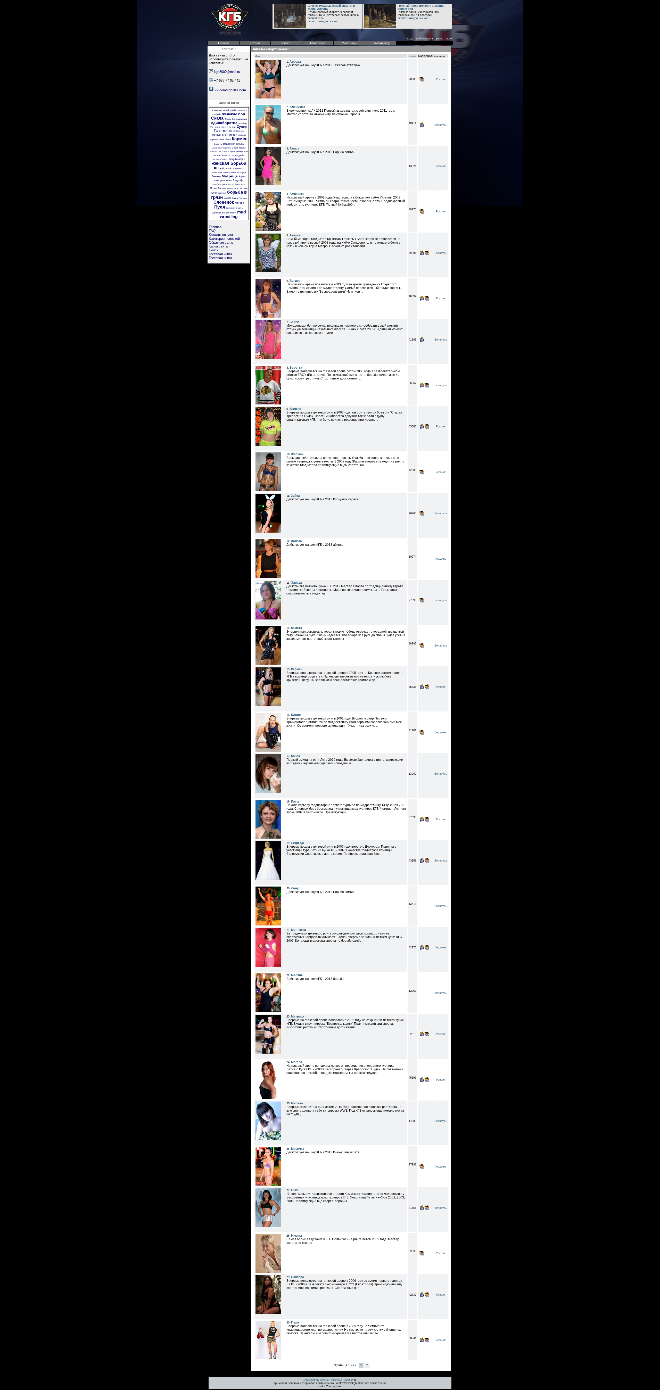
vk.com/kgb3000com (230, 90)
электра (239, 152)
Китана (230, 188)
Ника (228, 139)
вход (410, 38)
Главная (215, 227)
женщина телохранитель (225, 172)
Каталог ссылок (221, 235)
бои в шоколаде (239, 119)
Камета (226, 155)
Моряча (213, 188)
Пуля (219, 207)
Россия (441, 79)
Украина (440, 166)
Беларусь (440, 124)
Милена (297, 1103)
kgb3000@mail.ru (227, 72)
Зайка (235, 198)
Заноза (296, 541)
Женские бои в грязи (223, 127)
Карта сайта (218, 246)
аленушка (241, 110)
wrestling (242, 123)
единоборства (224, 123)
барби (243, 172)
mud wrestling (233, 214)
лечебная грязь (219, 184)
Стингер (224, 159)
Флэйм (228, 119)
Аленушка (297, 107)
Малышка (227, 168)
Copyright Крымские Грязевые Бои (325, 1379)
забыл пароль (425, 38)
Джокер (216, 212)
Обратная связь (221, 242)
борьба (242, 148)
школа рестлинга (219, 151)
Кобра (295, 756)
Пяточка (222, 188)
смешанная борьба (233, 144)
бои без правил (229, 213)
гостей (412, 56)
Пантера (242, 198)
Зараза (242, 176)
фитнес (227, 130)
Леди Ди (238, 180)
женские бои (233, 114)
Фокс (236, 188)
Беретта (218, 144)
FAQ (212, 231)
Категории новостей (224, 239)
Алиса (294, 148)
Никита (296, 1235)
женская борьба (229, 163)
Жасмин (297, 454)
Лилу (295, 888)
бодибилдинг (237, 159)
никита (229, 180)
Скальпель (238, 169)
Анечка (216, 176)
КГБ (217, 168)
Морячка (226, 148)
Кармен (240, 138)
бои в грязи (219, 180)
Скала (217, 118)
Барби (294, 322)
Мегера (239, 202)
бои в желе (240, 184)
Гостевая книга (220, 254)
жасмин (215, 159)
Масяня (297, 975)
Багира (227, 198)
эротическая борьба (223, 110)
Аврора (231, 184)
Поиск (213, 250)
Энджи (235, 148)
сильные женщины (234, 208)
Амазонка (216, 148)
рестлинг (222, 193)
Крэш (232, 152)
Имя (257, 56)
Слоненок (223, 202)
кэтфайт (216, 114)
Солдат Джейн (237, 155)
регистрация (444, 38)
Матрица (230, 176)
